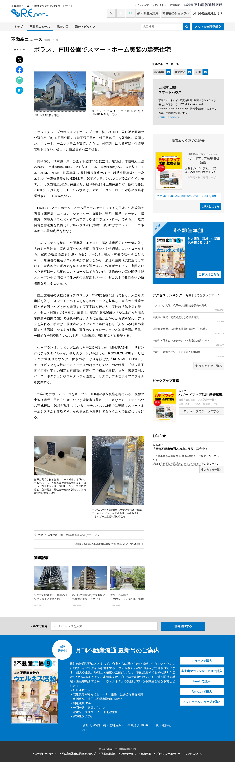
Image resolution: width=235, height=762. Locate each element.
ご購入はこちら (210, 206)
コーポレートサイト (45, 753)
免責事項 (145, 753)
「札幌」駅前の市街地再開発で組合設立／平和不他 (107, 544)
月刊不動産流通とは (206, 13)
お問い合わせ (159, 5)
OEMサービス (128, 753)
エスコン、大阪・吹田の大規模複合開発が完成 (188, 307)
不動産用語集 (149, 13)
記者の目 (62, 26)
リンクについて (193, 753)
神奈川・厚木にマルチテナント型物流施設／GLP (188, 342)
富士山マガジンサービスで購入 (201, 671)
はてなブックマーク (207, 295)
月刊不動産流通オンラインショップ (180, 463)
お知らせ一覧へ (212, 469)
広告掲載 (175, 5)
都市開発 (159, 72)
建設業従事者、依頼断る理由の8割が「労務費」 (188, 330)
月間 (188, 295)
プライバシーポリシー (167, 753)
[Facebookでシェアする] (19, 70)
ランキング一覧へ (210, 365)
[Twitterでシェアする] (19, 58)
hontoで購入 (201, 681)
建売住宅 (180, 72)
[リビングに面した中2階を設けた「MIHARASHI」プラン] (118, 105)
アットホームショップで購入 (202, 701)
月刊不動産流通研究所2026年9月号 (175, 455)
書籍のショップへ (177, 13)
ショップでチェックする (202, 411)
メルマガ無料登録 (207, 26)
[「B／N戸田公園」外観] (60, 110)
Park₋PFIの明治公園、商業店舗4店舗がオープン (68, 535)
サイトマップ (141, 5)
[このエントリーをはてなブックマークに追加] (19, 89)
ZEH (198, 72)
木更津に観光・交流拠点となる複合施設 (188, 319)
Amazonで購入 (202, 691)
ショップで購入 (201, 660)
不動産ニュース (40, 26)
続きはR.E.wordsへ (168, 117)
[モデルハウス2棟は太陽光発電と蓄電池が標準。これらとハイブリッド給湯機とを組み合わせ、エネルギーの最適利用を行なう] (118, 504)
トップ (18, 26)
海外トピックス (85, 26)
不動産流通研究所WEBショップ (78, 753)
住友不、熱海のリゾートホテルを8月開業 (188, 354)
